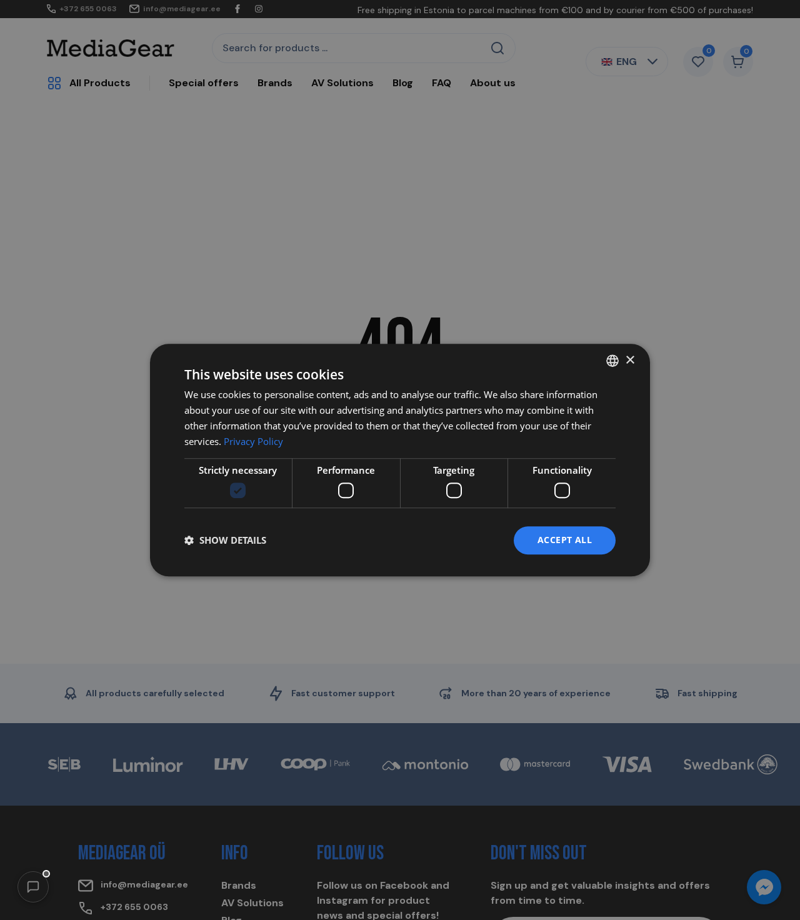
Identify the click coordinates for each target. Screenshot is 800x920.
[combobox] (612, 360)
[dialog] (400, 460)
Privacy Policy (253, 441)
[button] (33, 886)
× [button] (629, 360)
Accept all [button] (565, 540)
